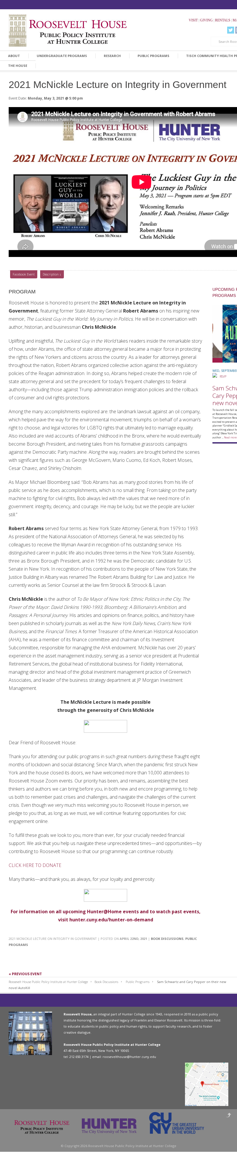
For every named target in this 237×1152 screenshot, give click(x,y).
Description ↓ (52, 274)
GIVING (206, 20)
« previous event (25, 973)
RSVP (221, 376)
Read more (230, 437)
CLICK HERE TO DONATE (35, 865)
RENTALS (222, 20)
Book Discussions (167, 938)
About (14, 56)
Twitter (230, 30)
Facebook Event (24, 274)
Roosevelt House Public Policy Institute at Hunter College (48, 982)
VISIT (193, 20)
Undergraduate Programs (62, 56)
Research (112, 56)
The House (17, 65)
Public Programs (153, 56)
